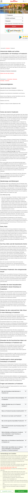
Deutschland (9, 79)
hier (25, 468)
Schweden (7, 80)
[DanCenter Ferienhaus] (14, 1)
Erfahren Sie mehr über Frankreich (7, 73)
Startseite (8, 48)
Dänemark (15, 79)
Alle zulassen (21, 491)
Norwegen (2, 80)
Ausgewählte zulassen (6, 491)
